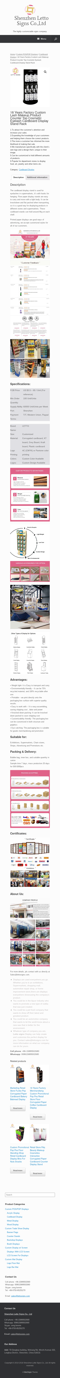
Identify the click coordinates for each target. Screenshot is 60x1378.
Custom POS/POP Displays (27, 54)
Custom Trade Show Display (17, 1228)
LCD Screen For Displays (17, 1255)
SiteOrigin (28, 1372)
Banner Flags (12, 1232)
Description (18, 177)
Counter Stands (13, 1236)
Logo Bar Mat (12, 1267)
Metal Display (12, 1221)
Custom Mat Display (13, 1259)
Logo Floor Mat (13, 1263)
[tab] (18, 177)
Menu (43, 39)
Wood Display (13, 1224)
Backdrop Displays (15, 1240)
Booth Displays (13, 1244)
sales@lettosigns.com (20, 1296)
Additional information (37, 177)
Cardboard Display (26, 170)
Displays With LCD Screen (18, 1252)
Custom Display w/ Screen (16, 1248)
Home (12, 54)
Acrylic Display (13, 1213)
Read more (17, 1108)
